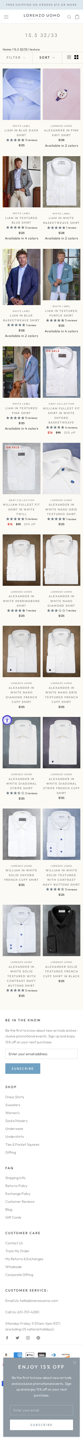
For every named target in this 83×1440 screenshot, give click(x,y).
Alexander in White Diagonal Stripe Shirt (21, 783)
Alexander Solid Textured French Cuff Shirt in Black (61, 971)
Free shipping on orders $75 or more (41, 4)
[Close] (74, 1362)
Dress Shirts (14, 1097)
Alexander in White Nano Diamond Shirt (61, 600)
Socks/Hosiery (16, 1120)
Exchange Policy (18, 1193)
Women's (12, 1113)
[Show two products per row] (76, 57)
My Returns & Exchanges (24, 1259)
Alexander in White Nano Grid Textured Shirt (61, 509)
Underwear (14, 1128)
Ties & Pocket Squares (22, 1144)
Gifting (10, 1152)
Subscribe (41, 1425)
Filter (14, 57)
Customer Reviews (20, 1201)
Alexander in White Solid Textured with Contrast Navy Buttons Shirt (21, 976)
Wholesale (13, 1267)
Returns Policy (16, 1185)
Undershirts (14, 1136)
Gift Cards (13, 1217)
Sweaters (12, 1105)
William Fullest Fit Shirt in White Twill (21, 509)
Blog (8, 1209)
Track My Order (17, 1251)
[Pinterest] (38, 1337)
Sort (45, 57)
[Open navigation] (6, 16)
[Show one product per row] (69, 57)
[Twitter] (17, 1337)
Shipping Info (15, 1178)
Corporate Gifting (19, 1274)
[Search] (69, 16)
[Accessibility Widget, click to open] (7, 720)
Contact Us (14, 1243)
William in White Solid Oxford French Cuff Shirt (21, 874)
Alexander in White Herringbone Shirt (21, 600)
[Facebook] (7, 1337)
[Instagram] (28, 1337)
